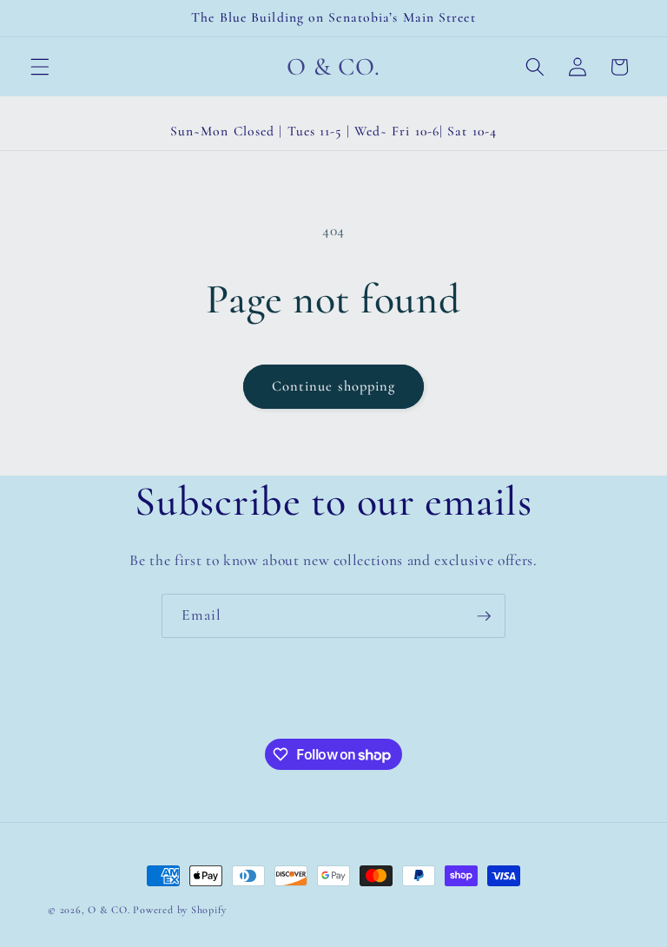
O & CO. (108, 910)
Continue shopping (334, 386)
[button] (40, 67)
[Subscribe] (484, 616)
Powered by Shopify (180, 910)
